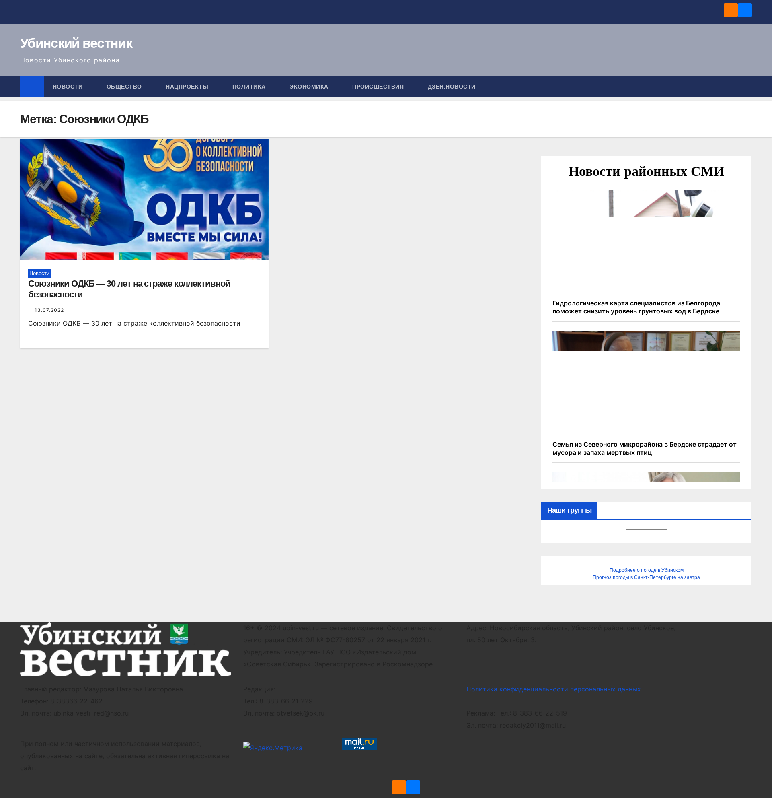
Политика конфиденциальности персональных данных (553, 689)
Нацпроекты (188, 86)
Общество (125, 86)
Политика (250, 86)
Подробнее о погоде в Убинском (647, 570)
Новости (68, 86)
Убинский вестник (76, 43)
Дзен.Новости (452, 86)
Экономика (310, 86)
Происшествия (379, 86)
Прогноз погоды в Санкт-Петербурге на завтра (646, 577)
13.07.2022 (49, 310)
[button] (746, 86)
